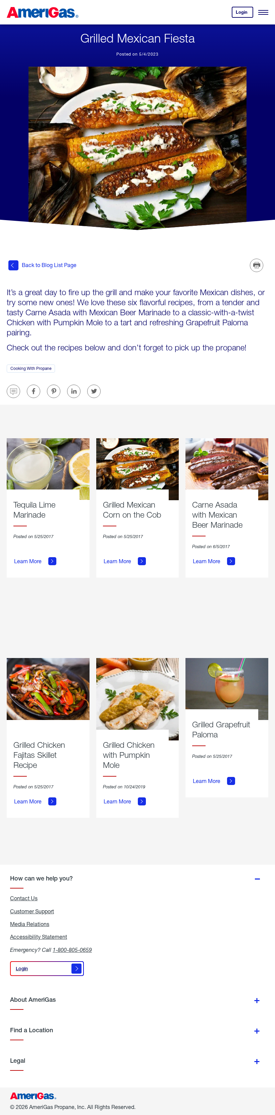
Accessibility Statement (38, 937)
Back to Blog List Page (49, 265)
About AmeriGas (33, 999)
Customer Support (32, 911)
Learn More (28, 561)
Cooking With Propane (32, 369)
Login (244, 13)
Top (268, 1076)
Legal (17, 1060)
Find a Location (31, 1030)
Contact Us (24, 898)
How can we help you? (41, 878)
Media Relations (29, 924)
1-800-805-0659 (72, 949)
